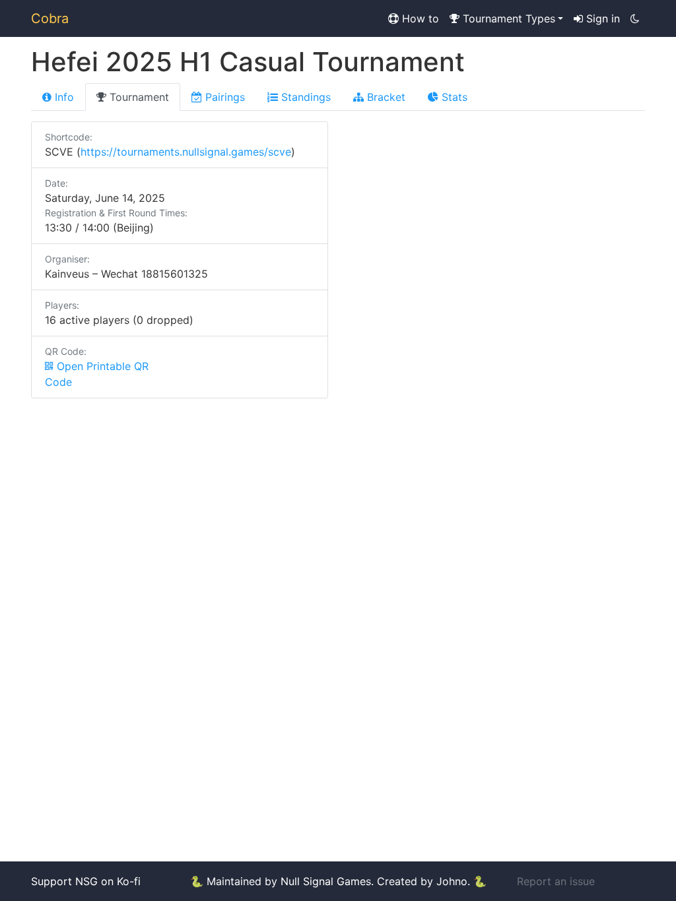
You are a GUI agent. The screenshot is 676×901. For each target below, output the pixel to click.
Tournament (137, 97)
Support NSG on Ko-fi (86, 881)
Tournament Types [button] (507, 18)
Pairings (223, 97)
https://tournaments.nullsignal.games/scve (186, 151)
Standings (304, 97)
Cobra (50, 18)
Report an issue (556, 881)
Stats (452, 97)
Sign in (601, 18)
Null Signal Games (326, 881)
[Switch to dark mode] (635, 18)
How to (419, 18)
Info (62, 97)
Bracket (384, 97)
